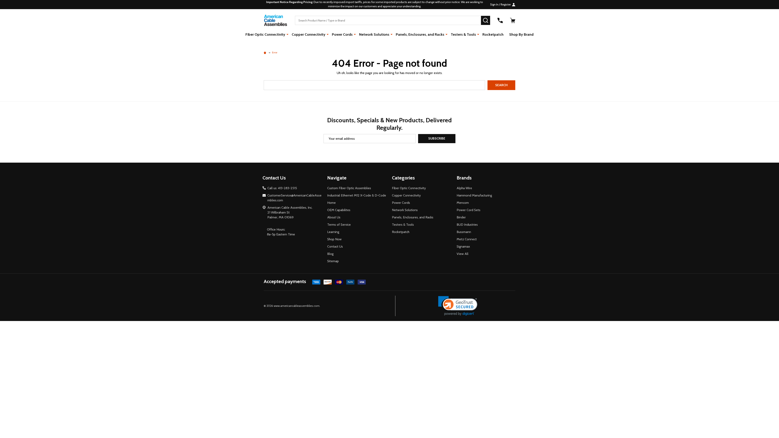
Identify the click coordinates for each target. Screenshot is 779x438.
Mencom (463, 203)
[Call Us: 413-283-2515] (500, 20)
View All (462, 254)
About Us (333, 217)
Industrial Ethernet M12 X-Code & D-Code (356, 195)
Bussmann (464, 232)
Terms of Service (339, 225)
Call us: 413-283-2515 (282, 188)
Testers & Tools (463, 34)
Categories (403, 178)
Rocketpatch (493, 34)
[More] (287, 34)
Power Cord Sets (468, 210)
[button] (457, 306)
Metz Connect (467, 239)
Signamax (463, 246)
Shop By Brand (521, 34)
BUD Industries (467, 225)
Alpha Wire (464, 188)
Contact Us (335, 246)
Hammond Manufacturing (474, 195)
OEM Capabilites (338, 210)
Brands (464, 178)
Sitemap (333, 261)
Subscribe (436, 138)
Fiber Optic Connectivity (265, 34)
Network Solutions (374, 34)
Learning (333, 232)
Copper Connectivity (308, 34)
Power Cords (342, 34)
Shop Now (334, 239)
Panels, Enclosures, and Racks (420, 34)
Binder (461, 217)
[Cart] (512, 20)
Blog (330, 254)
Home (331, 203)
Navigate (336, 178)
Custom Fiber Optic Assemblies (349, 188)
